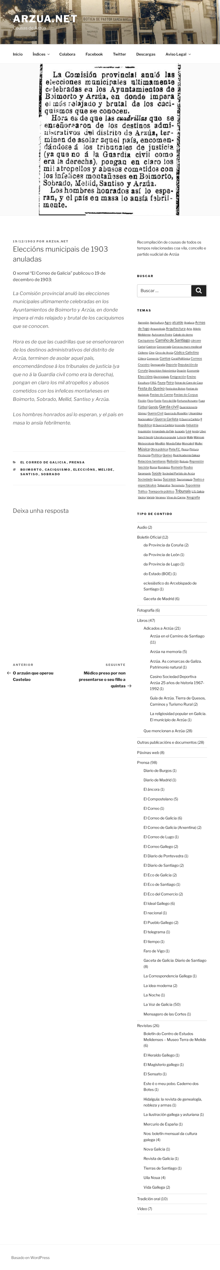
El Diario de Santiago (161, 865)
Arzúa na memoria (166, 651)
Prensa (77, 462)
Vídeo (142, 1208)
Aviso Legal (176, 54)
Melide (105, 469)
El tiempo (152, 941)
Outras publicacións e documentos (167, 742)
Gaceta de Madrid (159, 598)
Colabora (67, 54)
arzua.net (45, 19)
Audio (142, 527)
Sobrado (51, 474)
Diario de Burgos (158, 770)
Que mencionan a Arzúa (164, 730)
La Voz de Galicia (158, 1004)
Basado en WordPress (30, 1257)
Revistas (144, 1025)
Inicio (18, 54)
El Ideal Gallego (157, 903)
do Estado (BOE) (158, 573)
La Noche (152, 995)
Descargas (145, 54)
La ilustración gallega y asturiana (171, 1114)
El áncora (152, 789)
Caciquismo (58, 469)
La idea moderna (158, 985)
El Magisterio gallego (161, 1064)
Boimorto (31, 469)
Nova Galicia (154, 1149)
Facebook (94, 54)
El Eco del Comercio (161, 894)
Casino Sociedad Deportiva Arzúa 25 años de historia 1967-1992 (177, 682)
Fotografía (146, 610)
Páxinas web (148, 752)
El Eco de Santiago (159, 884)
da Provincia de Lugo (161, 564)
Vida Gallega (154, 1187)
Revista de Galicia (159, 1158)
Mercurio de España (161, 1124)
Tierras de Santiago (160, 1168)
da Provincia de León (161, 554)
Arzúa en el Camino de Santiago (177, 636)
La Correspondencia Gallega (168, 976)
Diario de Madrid (157, 780)
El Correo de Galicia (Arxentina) (170, 827)
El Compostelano (158, 799)
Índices (39, 54)
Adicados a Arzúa (159, 628)
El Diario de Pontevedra (164, 856)
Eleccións (84, 469)
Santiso (29, 474)
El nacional (153, 912)
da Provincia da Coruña (164, 545)
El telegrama (154, 932)
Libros (142, 620)
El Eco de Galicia (158, 875)
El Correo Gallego (158, 846)
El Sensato (153, 1074)
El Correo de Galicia (43, 462)
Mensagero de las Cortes (165, 1014)
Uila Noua (152, 1177)
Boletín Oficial (149, 537)
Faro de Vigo (154, 951)
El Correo (151, 808)
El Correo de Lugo (159, 836)
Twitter (119, 54)
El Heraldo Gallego (159, 1055)
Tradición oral (148, 1198)
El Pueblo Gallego (158, 922)
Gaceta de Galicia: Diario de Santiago (175, 960)
